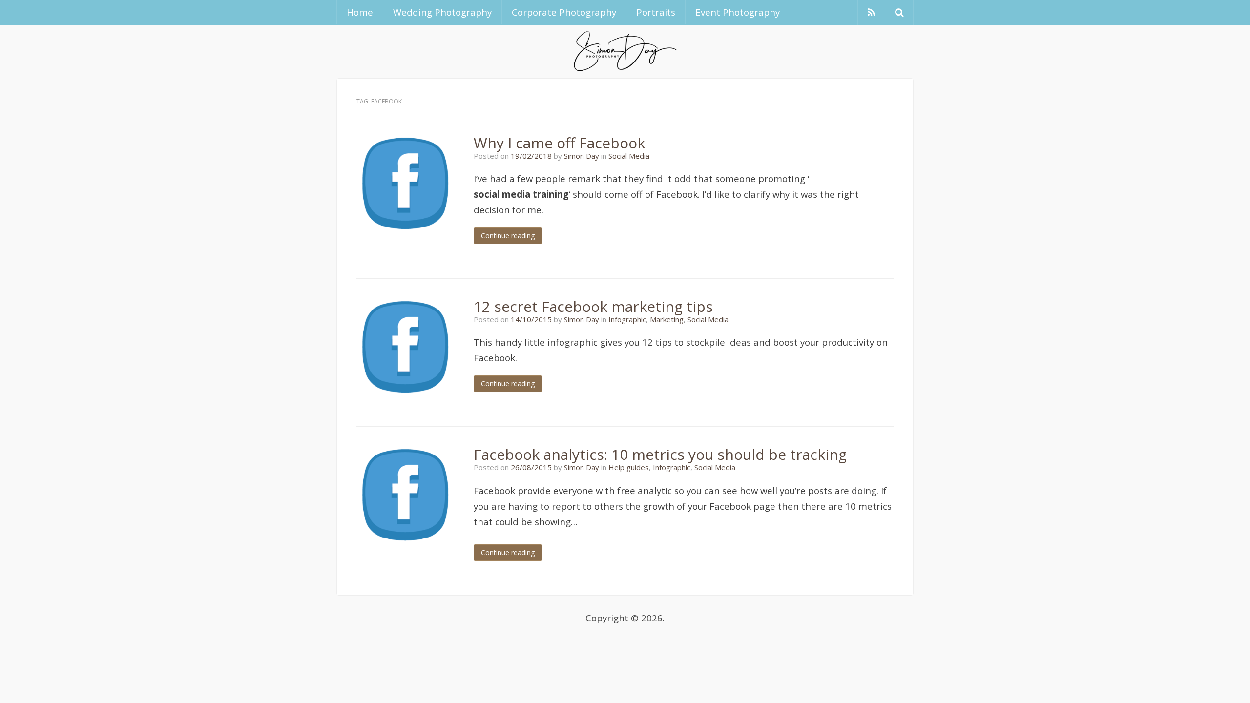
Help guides (628, 467)
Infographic (627, 319)
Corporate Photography (564, 12)
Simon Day (581, 156)
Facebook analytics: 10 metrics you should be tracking (660, 454)
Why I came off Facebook (559, 143)
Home (360, 12)
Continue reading (508, 235)
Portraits (655, 12)
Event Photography (737, 12)
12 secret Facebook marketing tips (593, 306)
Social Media (628, 156)
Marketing (667, 319)
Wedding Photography (442, 12)
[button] (899, 12)
